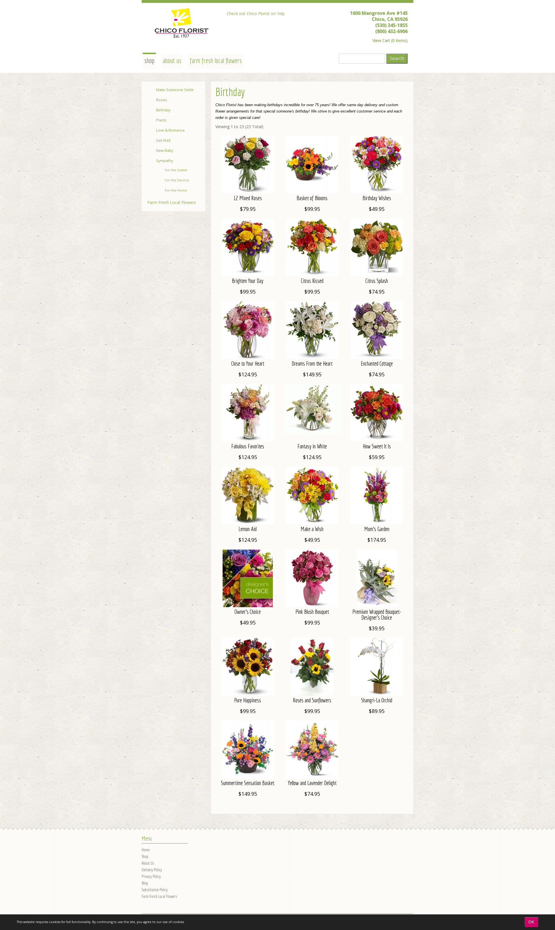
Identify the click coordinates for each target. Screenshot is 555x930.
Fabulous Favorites (247, 446)
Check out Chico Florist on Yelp (256, 13)
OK (531, 922)
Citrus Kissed (312, 280)
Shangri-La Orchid (376, 700)
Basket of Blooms (312, 198)
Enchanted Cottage (377, 363)
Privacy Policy (151, 876)
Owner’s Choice (247, 611)
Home (146, 849)
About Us (172, 60)
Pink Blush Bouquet (312, 611)
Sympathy (164, 160)
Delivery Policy (152, 869)
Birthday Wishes (376, 198)
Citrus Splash (376, 280)
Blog (145, 883)
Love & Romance (170, 130)
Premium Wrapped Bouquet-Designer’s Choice (376, 614)
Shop (145, 856)
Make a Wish (312, 529)
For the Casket (176, 170)
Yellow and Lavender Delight (312, 783)
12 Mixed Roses (248, 198)
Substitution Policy (155, 889)
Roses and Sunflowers (312, 700)
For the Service (177, 180)
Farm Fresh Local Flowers (216, 60)
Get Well (163, 140)
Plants (161, 120)
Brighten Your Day (247, 280)
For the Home (176, 190)
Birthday (163, 110)
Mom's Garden (376, 529)
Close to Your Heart (247, 363)
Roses (161, 99)
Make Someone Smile (175, 89)
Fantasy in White (312, 446)
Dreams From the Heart (312, 363)
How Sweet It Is (377, 446)
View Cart (381, 40)
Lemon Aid (247, 529)
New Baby (164, 150)
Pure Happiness (247, 700)
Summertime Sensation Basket (247, 783)
